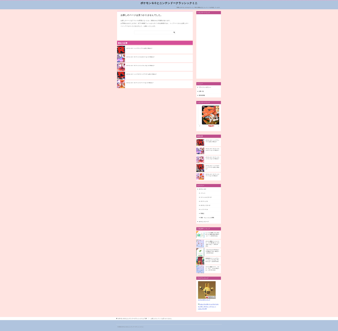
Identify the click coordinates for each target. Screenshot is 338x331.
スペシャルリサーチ (206, 197)
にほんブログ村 (202, 308)
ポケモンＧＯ (202, 189)
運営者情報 (202, 95)
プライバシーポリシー (205, 87)
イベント (203, 193)
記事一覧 (201, 91)
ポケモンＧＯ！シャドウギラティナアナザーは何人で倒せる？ (141, 74)
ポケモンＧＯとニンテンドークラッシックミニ (169, 3)
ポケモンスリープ (204, 221)
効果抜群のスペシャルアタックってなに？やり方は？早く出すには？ (212, 260)
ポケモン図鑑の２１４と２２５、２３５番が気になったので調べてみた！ (212, 244)
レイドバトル (204, 209)
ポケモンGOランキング (204, 300)
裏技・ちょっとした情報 (207, 217)
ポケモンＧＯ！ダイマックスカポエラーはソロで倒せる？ (140, 57)
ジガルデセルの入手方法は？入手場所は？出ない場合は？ (212, 251)
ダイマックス (204, 201)
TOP (132, 318)
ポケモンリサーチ (205, 205)
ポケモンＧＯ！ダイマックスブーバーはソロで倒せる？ (140, 82)
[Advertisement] (208, 46)
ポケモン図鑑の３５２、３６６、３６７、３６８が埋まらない (212, 268)
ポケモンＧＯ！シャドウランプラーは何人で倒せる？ (139, 48)
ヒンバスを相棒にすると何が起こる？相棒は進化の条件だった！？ (212, 234)
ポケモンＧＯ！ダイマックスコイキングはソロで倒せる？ (140, 65)
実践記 (202, 213)
